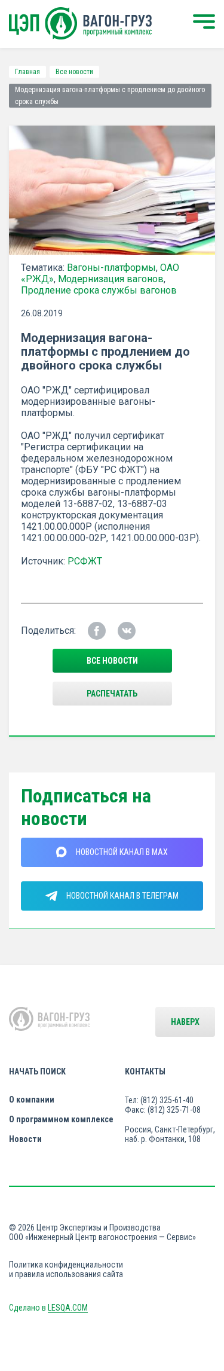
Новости (25, 1139)
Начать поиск (37, 1071)
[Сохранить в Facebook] (97, 631)
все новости (112, 660)
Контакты (145, 1071)
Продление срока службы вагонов (99, 290)
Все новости (74, 72)
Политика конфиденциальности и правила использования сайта (66, 1269)
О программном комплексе (61, 1119)
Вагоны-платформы (111, 267)
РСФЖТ (84, 561)
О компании (31, 1099)
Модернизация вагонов (111, 279)
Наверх (185, 1022)
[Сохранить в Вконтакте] (127, 631)
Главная (27, 72)
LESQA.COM (68, 1307)
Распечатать (112, 693)
